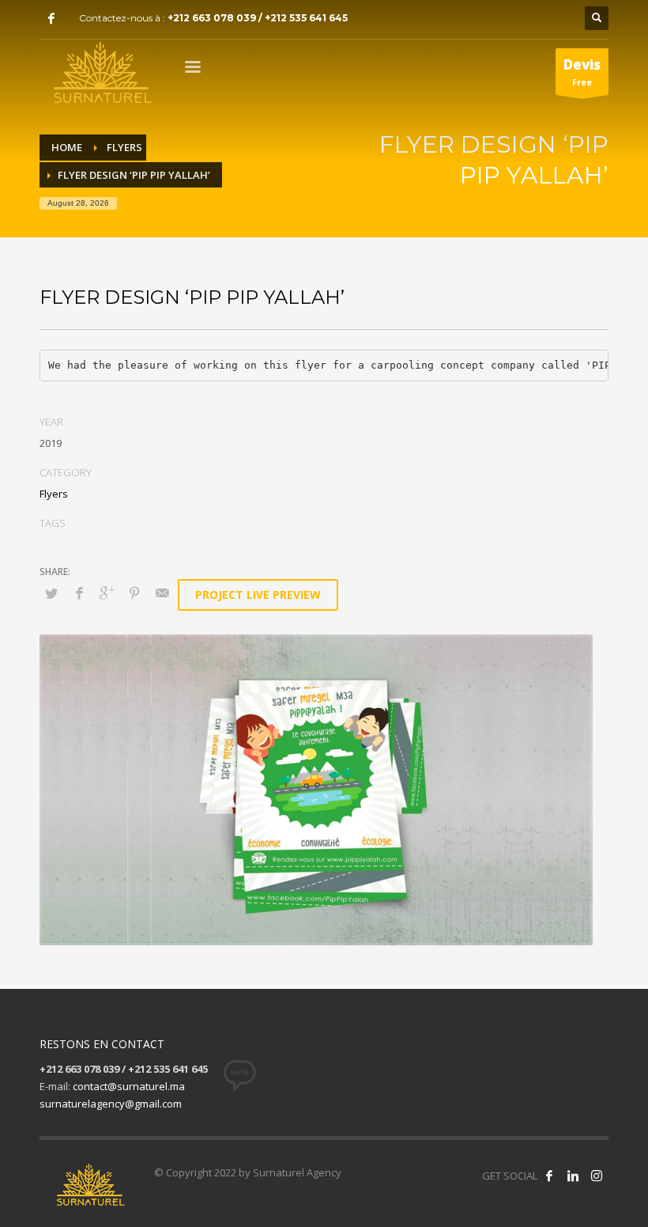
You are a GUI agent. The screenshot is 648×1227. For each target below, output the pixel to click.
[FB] (51, 18)
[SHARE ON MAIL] (162, 592)
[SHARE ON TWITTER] (51, 593)
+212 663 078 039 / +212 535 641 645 (258, 18)
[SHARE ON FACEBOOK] (79, 592)
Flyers (54, 494)
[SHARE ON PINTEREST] (134, 592)
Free (582, 71)
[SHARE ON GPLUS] (107, 592)
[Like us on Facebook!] (549, 1175)
